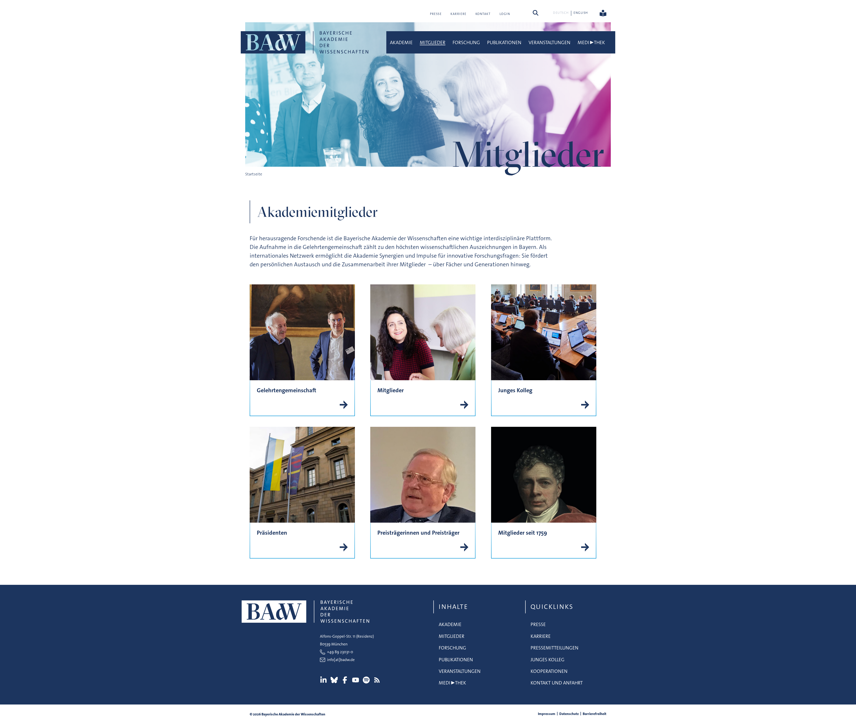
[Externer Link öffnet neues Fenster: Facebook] (345, 680)
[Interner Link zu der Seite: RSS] (377, 680)
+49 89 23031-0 (340, 652)
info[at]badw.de (341, 659)
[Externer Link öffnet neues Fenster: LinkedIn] (323, 680)
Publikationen (504, 42)
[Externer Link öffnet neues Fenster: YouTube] (355, 680)
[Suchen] (535, 12)
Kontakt (483, 14)
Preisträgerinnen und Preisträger (418, 532)
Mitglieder (432, 42)
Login (505, 14)
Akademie (401, 42)
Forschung (466, 42)
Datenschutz (569, 713)
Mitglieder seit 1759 (522, 532)
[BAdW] (304, 42)
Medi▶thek (591, 42)
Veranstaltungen (549, 42)
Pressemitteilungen (554, 648)
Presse (436, 14)
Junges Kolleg (515, 390)
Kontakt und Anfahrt (557, 683)
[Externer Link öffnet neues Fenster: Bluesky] (334, 680)
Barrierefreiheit (594, 713)
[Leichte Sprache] (603, 12)
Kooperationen (549, 671)
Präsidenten (272, 532)
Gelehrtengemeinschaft (286, 390)
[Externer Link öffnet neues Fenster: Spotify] (366, 680)
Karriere (458, 14)
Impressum (546, 713)
